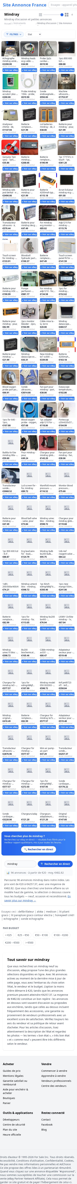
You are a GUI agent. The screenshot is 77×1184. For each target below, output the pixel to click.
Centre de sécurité (14, 1124)
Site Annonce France (24, 5)
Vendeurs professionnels (56, 1081)
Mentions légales (13, 1075)
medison (51, 911)
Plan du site (10, 1129)
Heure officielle (12, 1134)
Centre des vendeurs (53, 1086)
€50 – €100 (41, 935)
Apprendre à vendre (53, 1075)
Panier (7, 1103)
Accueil (7, 23)
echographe (11, 918)
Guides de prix (11, 1070)
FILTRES (14, 34)
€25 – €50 (23, 935)
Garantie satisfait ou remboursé (15, 1082)
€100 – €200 (61, 935)
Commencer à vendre (54, 1070)
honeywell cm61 (64, 915)
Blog (44, 1129)
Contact (45, 1119)
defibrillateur (26, 911)
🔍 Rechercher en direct (55, 864)
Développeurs (11, 1119)
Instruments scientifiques (20, 25)
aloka (40, 911)
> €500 (29, 942)
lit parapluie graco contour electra (31, 915)
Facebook (46, 1124)
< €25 (8, 935)
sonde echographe (32, 918)
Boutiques (9, 1098)
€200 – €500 (12, 942)
